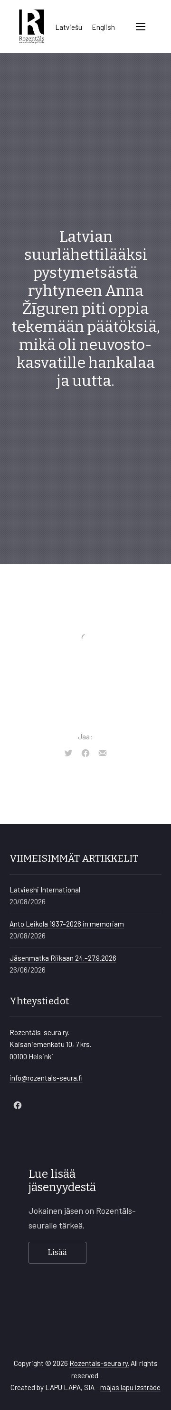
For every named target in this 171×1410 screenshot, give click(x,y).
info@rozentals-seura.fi (46, 1077)
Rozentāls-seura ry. (99, 1363)
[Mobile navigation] (140, 26)
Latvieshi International (45, 889)
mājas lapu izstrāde (130, 1387)
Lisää (57, 1252)
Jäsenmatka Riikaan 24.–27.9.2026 (63, 958)
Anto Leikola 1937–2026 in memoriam (67, 923)
